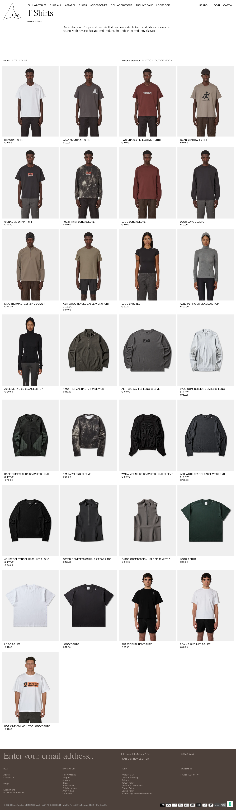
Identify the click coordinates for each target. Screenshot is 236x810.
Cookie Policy (128, 791)
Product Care (128, 775)
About (6, 775)
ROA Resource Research (15, 792)
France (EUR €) (188, 775)
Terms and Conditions (132, 785)
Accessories (68, 785)
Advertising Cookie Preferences (137, 793)
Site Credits (101, 805)
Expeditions (9, 790)
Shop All (66, 777)
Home (29, 21)
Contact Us (8, 777)
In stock (147, 60)
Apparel (66, 780)
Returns (125, 780)
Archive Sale (68, 791)
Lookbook (67, 793)
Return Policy (128, 783)
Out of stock (163, 60)
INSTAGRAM (187, 754)
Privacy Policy (143, 754)
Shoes (65, 783)
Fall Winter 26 (69, 775)
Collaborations (70, 788)
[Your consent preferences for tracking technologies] (230, 804)
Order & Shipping (130, 777)
